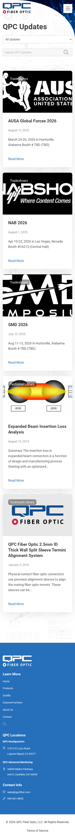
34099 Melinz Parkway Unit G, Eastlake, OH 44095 (22, 772)
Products (8, 688)
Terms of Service (37, 830)
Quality (7, 695)
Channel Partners (12, 702)
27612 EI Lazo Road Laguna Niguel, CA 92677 (21, 751)
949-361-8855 (15, 798)
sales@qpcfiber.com (18, 792)
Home (6, 681)
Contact (7, 716)
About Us (8, 709)
